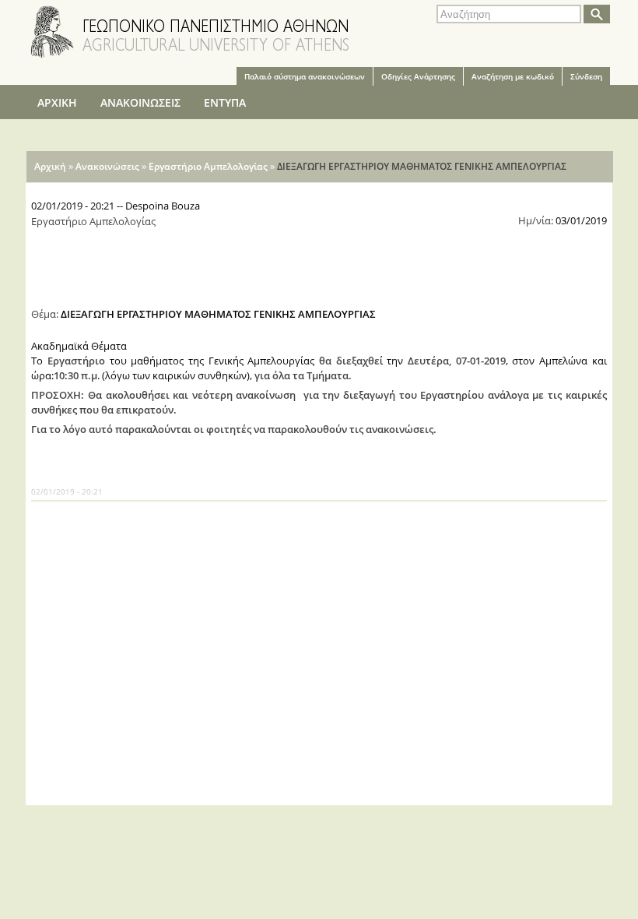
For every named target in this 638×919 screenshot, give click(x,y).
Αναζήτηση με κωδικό (512, 76)
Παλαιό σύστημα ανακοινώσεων (304, 76)
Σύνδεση (586, 76)
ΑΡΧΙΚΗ (57, 102)
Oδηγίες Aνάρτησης (418, 76)
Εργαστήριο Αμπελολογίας (208, 166)
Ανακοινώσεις (107, 166)
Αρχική (50, 166)
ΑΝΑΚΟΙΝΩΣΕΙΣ (140, 102)
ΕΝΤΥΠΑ (225, 102)
